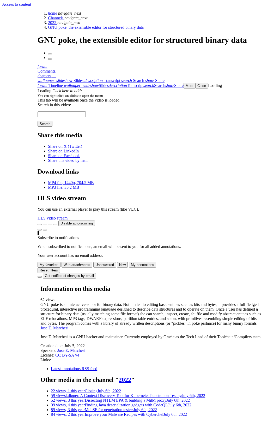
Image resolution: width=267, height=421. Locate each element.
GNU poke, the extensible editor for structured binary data (96, 27)
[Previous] (50, 54)
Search (45, 124)
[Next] (50, 59)
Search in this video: (54, 105)
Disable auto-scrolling (76, 223)
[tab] (61, 80)
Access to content (16, 4)
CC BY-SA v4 (67, 355)
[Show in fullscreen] (40, 224)
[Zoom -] (50, 224)
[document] (151, 95)
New (122, 265)
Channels (56, 18)
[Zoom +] (55, 224)
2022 (52, 22)
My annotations (142, 265)
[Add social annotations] (40, 229)
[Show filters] (45, 224)
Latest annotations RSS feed (74, 368)
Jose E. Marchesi (54, 328)
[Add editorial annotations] (45, 229)
